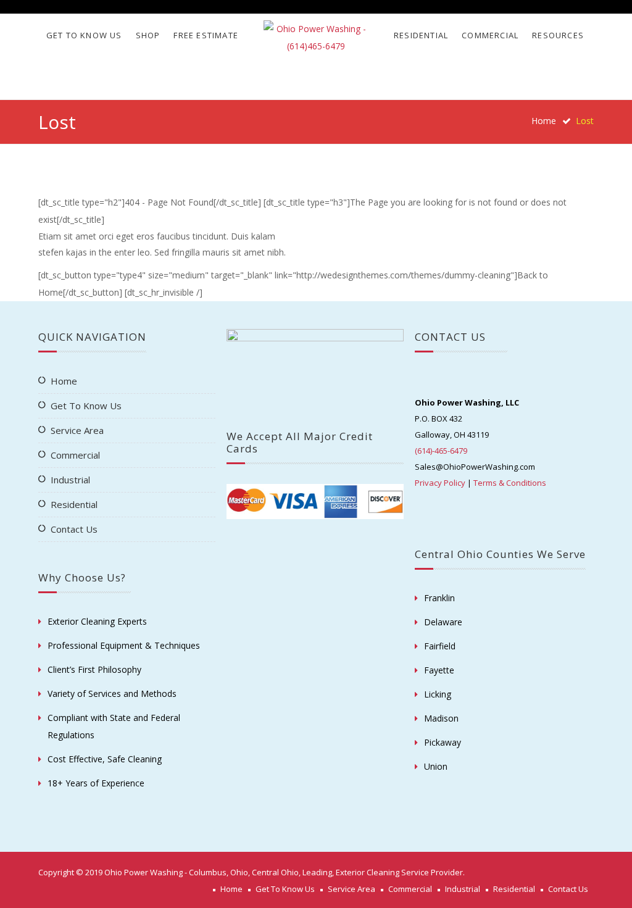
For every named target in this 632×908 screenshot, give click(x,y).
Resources (558, 35)
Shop (148, 35)
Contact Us (74, 529)
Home (543, 121)
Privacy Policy (440, 482)
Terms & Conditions (509, 482)
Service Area (77, 430)
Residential (421, 35)
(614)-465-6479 (441, 450)
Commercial (490, 35)
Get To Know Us (84, 35)
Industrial (70, 479)
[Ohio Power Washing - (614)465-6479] (316, 37)
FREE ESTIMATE (205, 35)
